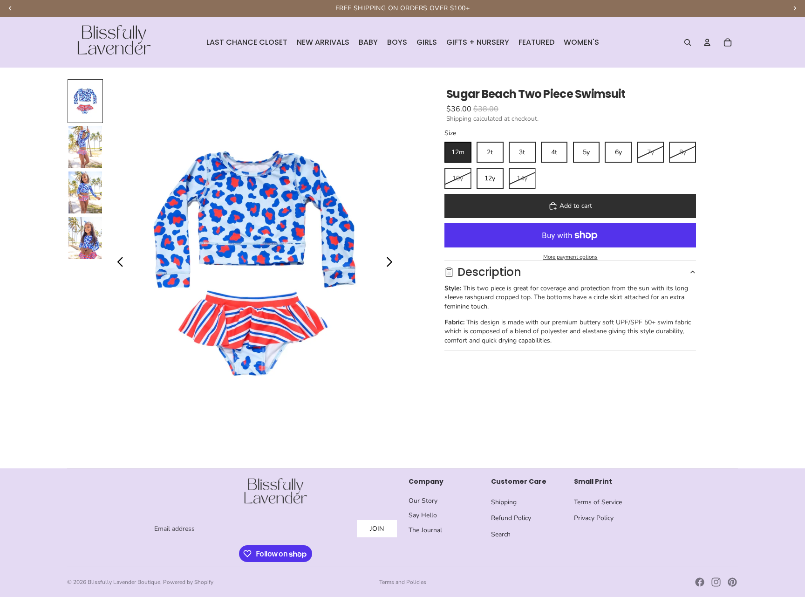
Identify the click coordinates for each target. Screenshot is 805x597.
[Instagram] (716, 582)
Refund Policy (511, 518)
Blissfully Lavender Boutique (124, 582)
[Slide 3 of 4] (85, 192)
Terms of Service (598, 502)
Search (501, 534)
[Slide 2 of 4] (85, 147)
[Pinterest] (732, 582)
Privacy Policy (594, 518)
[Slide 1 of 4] (85, 101)
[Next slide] (392, 263)
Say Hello (423, 515)
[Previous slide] (117, 263)
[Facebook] (699, 582)
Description (489, 272)
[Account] (707, 42)
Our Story (423, 500)
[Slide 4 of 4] (85, 238)
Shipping (504, 502)
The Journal (425, 530)
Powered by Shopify (188, 582)
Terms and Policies (402, 582)
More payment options (570, 257)
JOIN (377, 528)
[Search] (687, 42)
